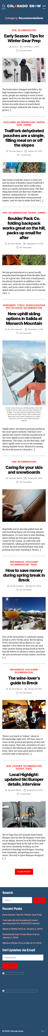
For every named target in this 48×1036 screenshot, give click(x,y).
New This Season (14, 308)
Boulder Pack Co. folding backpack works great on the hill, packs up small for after (23, 228)
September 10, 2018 (35, 244)
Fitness (21, 305)
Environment (9, 305)
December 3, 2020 (31, 47)
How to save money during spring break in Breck (24, 575)
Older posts (24, 872)
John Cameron (16, 329)
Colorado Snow (16, 1031)
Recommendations (27, 30)
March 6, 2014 (35, 586)
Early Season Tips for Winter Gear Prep (24, 38)
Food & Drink (9, 122)
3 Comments (25, 155)
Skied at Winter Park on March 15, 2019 (21, 943)
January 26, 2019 (35, 151)
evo (16, 47)
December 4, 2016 (35, 329)
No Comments (25, 50)
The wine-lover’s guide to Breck (24, 680)
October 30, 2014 (35, 478)
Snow (19, 125)
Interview (17, 766)
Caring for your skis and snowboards (24, 470)
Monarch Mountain (35, 305)
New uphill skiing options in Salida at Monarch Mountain (24, 318)
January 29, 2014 (35, 689)
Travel (33, 564)
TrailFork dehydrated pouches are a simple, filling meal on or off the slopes (24, 138)
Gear (14, 30)
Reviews (41, 122)
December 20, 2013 (35, 790)
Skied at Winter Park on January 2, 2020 (22, 929)
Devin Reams (17, 151)
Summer (27, 125)
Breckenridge (17, 562)
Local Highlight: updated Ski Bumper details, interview (24, 779)
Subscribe (10, 966)
